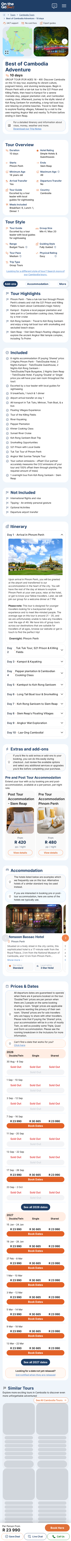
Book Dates (35, 1125)
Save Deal (14, 1536)
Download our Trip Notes (27, 128)
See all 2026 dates (36, 1207)
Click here (19, 1045)
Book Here (57, 1527)
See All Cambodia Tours (49, 1400)
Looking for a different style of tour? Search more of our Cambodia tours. (35, 273)
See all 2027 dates (35, 1362)
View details (20, 852)
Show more (13, 959)
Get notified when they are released (35, 1374)
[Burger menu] (64, 6)
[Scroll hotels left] (5, 938)
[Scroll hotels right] (65, 938)
